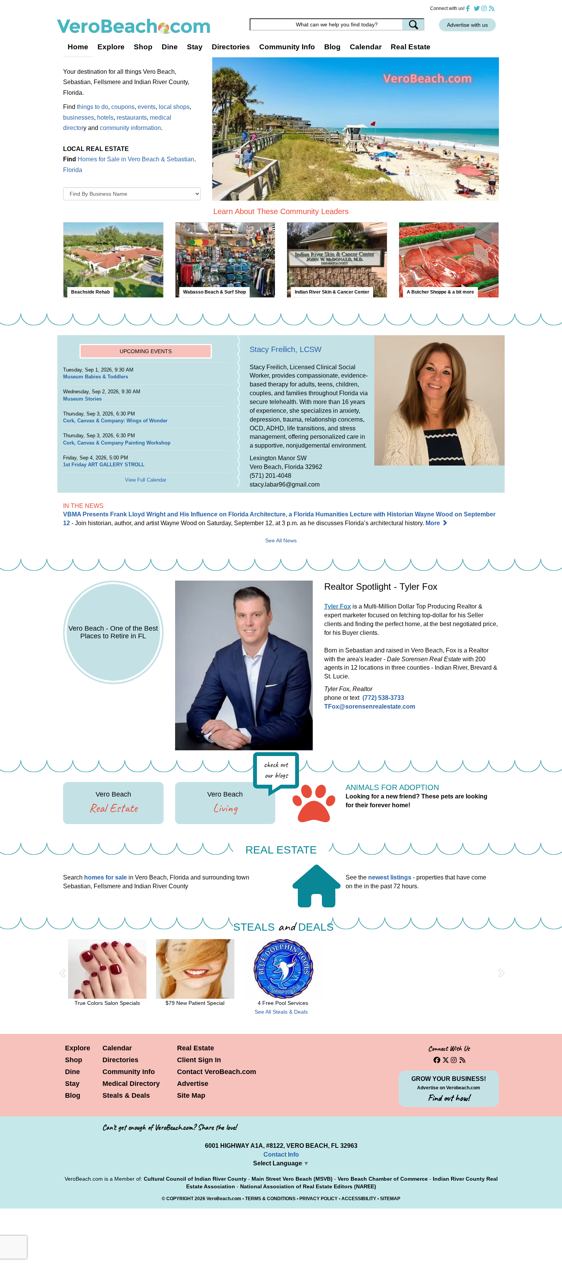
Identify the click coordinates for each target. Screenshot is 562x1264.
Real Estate (410, 47)
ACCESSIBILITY (358, 1198)
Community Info (128, 1072)
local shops (174, 106)
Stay (72, 1083)
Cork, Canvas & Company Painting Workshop (117, 443)
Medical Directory (131, 1083)
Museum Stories (82, 399)
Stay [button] (195, 47)
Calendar (366, 47)
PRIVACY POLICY (318, 1198)
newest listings (389, 877)
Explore (77, 1048)
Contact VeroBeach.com (216, 1072)
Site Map (191, 1095)
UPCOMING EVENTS (146, 351)
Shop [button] (143, 47)
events (147, 106)
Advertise (192, 1083)
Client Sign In (199, 1060)
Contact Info (281, 1154)
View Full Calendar (145, 480)
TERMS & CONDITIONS (270, 1198)
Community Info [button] (287, 47)
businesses (78, 117)
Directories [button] (231, 47)
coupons (123, 106)
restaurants (132, 117)
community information (130, 127)
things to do (92, 106)
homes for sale (105, 877)
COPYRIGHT (179, 1198)
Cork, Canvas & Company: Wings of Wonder (115, 420)
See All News (281, 541)
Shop (73, 1060)
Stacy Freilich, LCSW (286, 349)
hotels (105, 117)
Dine (170, 47)
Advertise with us (467, 25)
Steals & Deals (126, 1095)
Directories (120, 1060)
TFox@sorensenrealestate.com (369, 706)
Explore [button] (111, 47)
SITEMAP (390, 1198)
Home (78, 47)
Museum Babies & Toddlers (95, 377)
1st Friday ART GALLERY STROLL (104, 464)
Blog (332, 47)
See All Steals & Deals (281, 1012)
